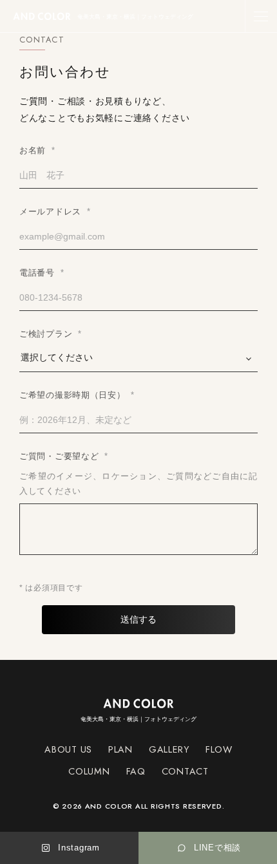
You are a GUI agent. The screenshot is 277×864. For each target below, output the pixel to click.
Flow (219, 749)
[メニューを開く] (261, 16)
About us (68, 749)
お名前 (37, 150)
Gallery (169, 749)
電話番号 (41, 272)
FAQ (136, 771)
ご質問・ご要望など (63, 456)
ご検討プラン (50, 334)
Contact (185, 771)
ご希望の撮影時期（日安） (77, 395)
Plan (120, 749)
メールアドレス (55, 211)
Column (89, 771)
